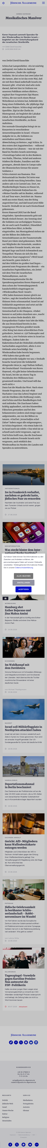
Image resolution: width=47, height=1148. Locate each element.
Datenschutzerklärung (24, 567)
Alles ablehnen (23, 576)
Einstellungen (23, 583)
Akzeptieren (23, 589)
